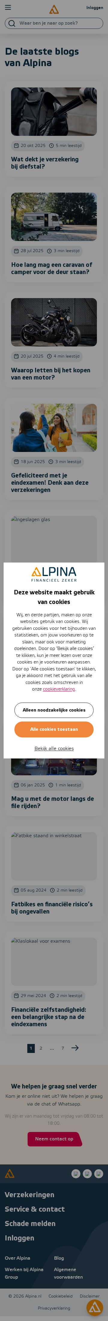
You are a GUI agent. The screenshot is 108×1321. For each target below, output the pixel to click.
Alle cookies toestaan (54, 729)
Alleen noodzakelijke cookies (54, 710)
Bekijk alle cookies (54, 749)
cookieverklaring (59, 689)
